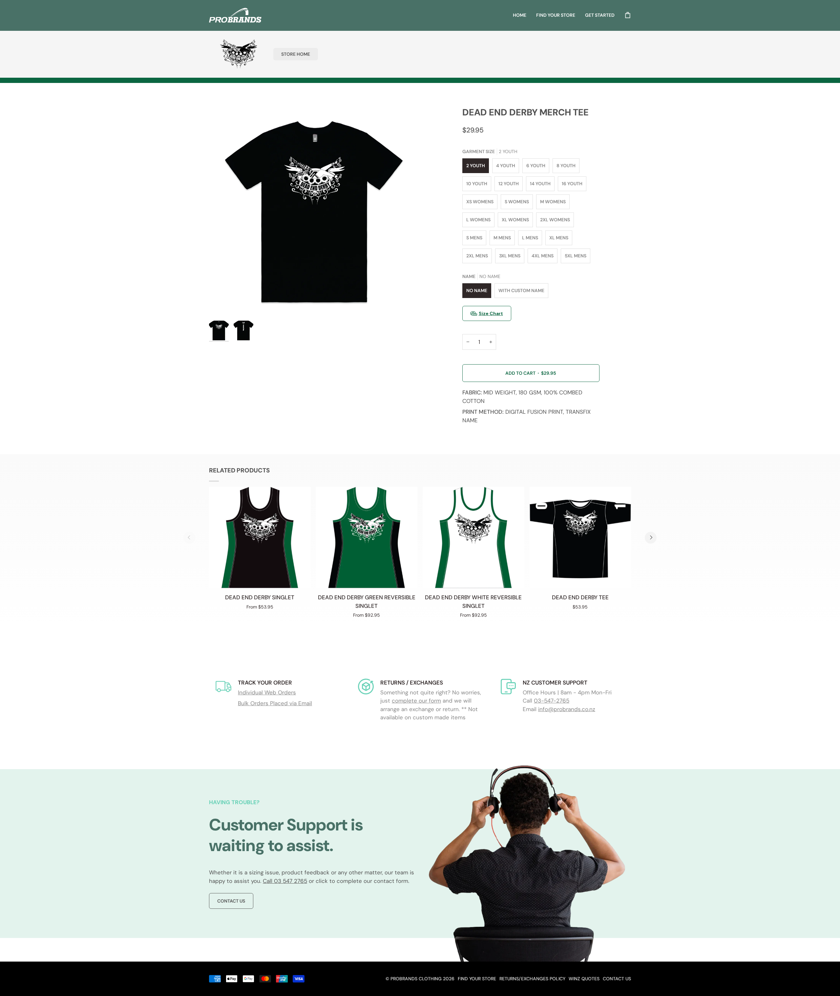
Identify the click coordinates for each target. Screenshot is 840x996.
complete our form (416, 700)
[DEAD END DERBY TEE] (580, 537)
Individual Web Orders (267, 692)
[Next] (651, 538)
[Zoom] (314, 212)
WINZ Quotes (584, 979)
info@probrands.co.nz (566, 709)
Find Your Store (477, 979)
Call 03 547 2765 (285, 881)
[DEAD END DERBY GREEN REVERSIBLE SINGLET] (367, 537)
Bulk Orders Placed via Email (275, 703)
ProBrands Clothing (416, 979)
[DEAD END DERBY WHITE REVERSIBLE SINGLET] (473, 537)
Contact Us (231, 901)
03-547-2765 (551, 700)
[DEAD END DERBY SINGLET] (260, 537)
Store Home (295, 54)
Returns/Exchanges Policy (532, 979)
